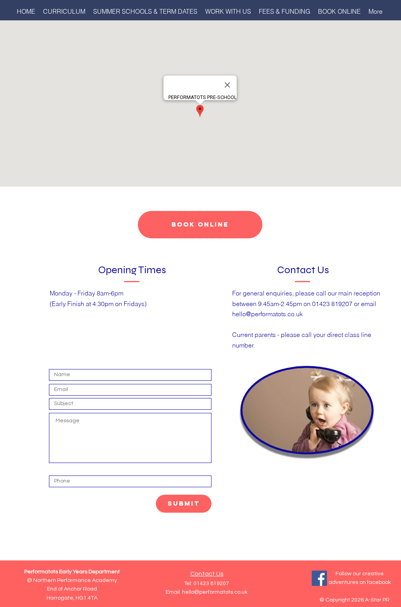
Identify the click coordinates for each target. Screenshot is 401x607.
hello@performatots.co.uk (267, 314)
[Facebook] (319, 578)
